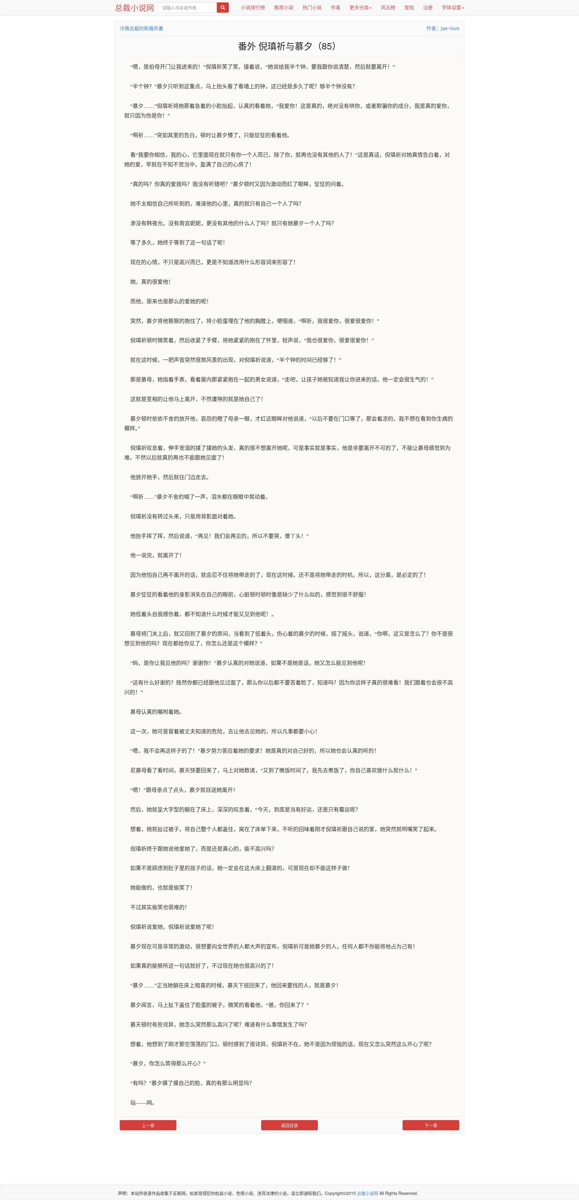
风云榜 (388, 7)
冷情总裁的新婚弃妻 (141, 28)
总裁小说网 (134, 7)
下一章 (431, 1125)
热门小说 (312, 7)
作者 (335, 7)
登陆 (409, 7)
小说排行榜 (253, 7)
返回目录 (289, 1125)
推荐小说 (283, 7)
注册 (428, 7)
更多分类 (359, 7)
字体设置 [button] (451, 7)
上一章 (148, 1125)
